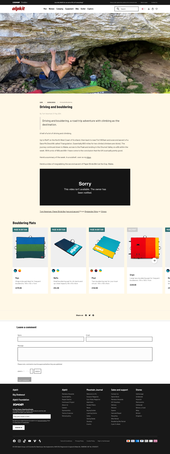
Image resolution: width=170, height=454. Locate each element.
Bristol (138, 413)
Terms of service (67, 413)
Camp (88, 416)
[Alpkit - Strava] (39, 441)
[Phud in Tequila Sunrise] (100, 270)
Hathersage (139, 394)
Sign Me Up (18, 427)
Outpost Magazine (92, 397)
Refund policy (66, 416)
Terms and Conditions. (42, 420)
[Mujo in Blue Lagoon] (15, 270)
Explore (90, 9)
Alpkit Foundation (21, 399)
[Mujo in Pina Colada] (19, 270)
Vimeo (103, 211)
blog (89, 157)
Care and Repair (116, 413)
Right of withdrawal (103, 441)
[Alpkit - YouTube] (29, 441)
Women (51, 9)
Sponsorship (66, 410)
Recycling (114, 416)
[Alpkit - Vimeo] (34, 441)
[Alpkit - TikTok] (24, 441)
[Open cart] (153, 9)
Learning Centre (92, 413)
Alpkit (15, 389)
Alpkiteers (90, 402)
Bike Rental (115, 419)
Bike (77, 9)
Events (89, 424)
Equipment (69, 9)
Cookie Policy (91, 441)
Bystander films (91, 211)
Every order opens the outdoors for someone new (123, 2)
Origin (132, 274)
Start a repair (144, 2)
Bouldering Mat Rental (118, 421)
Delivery (113, 405)
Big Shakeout (19, 394)
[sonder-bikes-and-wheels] (16, 2)
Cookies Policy (26, 422)
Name (20, 335)
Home (41, 102)
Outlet (83, 9)
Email (88, 335)
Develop (89, 421)
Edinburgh (139, 405)
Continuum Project (68, 402)
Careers (64, 408)
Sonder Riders (91, 405)
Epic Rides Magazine (93, 399)
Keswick (139, 399)
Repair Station (67, 399)
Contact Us (154, 2)
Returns (113, 408)
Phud (94, 278)
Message (20, 346)
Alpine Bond (115, 397)
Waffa (56, 278)
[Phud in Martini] (91, 270)
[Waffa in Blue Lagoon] (53, 270)
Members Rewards (68, 394)
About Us (65, 405)
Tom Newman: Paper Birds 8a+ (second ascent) (60, 211)
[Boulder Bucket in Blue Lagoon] (168, 270)
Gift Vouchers (115, 402)
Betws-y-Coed (140, 408)
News (88, 408)
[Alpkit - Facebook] (14, 441)
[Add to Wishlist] (45, 229)
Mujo (17, 278)
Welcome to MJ (92, 394)
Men (45, 9)
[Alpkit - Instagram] (19, 441)
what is (20, 371)
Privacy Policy (17, 422)
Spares (113, 410)
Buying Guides (91, 410)
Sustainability (66, 397)
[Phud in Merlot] (96, 270)
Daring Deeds (51, 102)
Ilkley (137, 410)
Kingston (139, 416)
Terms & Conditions (66, 441)
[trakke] (24, 2)
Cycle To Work (115, 424)
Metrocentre (140, 402)
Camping (59, 9)
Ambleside (139, 397)
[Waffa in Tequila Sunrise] (57, 270)
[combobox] (127, 9)
